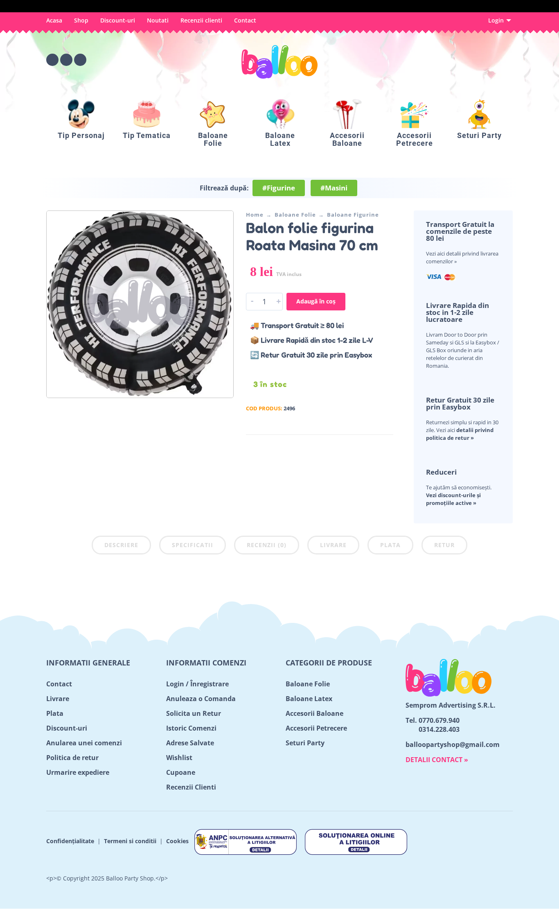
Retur (444, 545)
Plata (390, 545)
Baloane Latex (309, 698)
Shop (81, 20)
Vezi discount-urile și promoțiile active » (453, 499)
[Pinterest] (80, 60)
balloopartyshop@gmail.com (453, 744)
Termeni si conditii (130, 841)
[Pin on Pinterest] (375, 447)
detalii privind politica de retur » (460, 433)
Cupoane (180, 772)
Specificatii (192, 545)
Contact (245, 20)
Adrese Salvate (190, 742)
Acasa (54, 20)
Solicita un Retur (193, 713)
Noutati (158, 20)
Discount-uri (117, 20)
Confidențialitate (70, 841)
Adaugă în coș (316, 301)
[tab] (121, 547)
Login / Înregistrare (197, 683)
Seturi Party (305, 742)
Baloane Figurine (353, 214)
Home (255, 214)
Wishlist (179, 757)
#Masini (333, 187)
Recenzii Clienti (191, 787)
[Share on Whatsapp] (387, 447)
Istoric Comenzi (191, 728)
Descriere (121, 545)
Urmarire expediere (77, 772)
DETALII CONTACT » (437, 759)
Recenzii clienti (201, 20)
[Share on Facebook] (350, 447)
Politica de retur (72, 757)
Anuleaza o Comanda (201, 698)
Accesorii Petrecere (316, 728)
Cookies (177, 841)
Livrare (333, 545)
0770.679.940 (439, 720)
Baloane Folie (295, 214)
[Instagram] (66, 60)
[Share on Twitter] (362, 447)
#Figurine (278, 187)
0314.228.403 (439, 729)
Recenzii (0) (266, 545)
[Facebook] (52, 60)
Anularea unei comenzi (84, 742)
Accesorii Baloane (314, 713)
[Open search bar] (461, 59)
